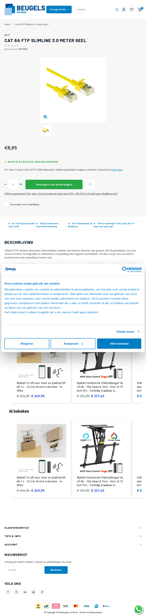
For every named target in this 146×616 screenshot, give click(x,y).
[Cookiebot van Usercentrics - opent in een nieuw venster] (125, 269)
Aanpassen (70, 343)
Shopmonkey (96, 612)
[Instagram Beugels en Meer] (16, 592)
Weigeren (27, 343)
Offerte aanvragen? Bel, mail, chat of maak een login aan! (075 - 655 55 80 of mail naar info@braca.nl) (61, 193)
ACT (7, 35)
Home (7, 24)
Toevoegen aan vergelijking (24, 204)
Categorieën (57, 9)
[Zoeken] (117, 9)
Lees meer (117, 169)
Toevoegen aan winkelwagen (54, 184)
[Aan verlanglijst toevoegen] (90, 184)
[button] (8, 364)
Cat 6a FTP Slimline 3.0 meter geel (31, 24)
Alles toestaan (119, 343)
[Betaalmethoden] (38, 606)
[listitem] (41, 364)
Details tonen (125, 331)
